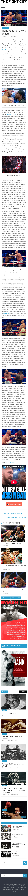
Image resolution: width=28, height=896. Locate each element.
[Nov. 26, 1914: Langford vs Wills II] (13, 745)
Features (11, 882)
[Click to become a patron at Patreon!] (14, 502)
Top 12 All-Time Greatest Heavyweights (18, 825)
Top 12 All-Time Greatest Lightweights (18, 850)
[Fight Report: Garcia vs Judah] (13, 526)
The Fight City (6, 882)
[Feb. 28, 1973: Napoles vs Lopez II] (13, 719)
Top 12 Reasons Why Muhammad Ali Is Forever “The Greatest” (18, 843)
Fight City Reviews (21, 882)
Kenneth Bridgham (14, 794)
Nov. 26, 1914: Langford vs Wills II (13, 765)
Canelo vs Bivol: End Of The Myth (15, 517)
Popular (15, 821)
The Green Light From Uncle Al (12, 513)
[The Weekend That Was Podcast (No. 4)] (11, 549)
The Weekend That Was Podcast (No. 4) (14, 566)
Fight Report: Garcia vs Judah (11, 543)
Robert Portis (14, 740)
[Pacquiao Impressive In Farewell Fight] (13, 573)
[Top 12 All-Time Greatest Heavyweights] (6, 823)
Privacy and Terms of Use (9, 884)
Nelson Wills (13, 36)
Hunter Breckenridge (17, 767)
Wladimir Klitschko (11, 114)
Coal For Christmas (9, 713)
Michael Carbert (16, 715)
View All (23, 691)
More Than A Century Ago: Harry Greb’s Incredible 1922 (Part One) (13, 790)
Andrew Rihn (14, 814)
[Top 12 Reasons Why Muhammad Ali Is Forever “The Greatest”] (6, 840)
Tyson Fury (5, 50)
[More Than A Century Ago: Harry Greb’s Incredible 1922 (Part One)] (13, 772)
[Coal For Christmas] (13, 695)
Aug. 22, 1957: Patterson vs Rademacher (13, 812)
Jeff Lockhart (10, 462)
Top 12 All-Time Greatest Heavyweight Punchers (18, 833)
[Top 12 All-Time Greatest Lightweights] (6, 849)
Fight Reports (5, 27)
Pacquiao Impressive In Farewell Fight (12, 591)
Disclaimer (18, 884)
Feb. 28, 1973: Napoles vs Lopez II (12, 737)
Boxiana (4, 710)
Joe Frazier (6, 313)
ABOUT (22, 884)
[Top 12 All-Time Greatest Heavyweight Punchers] (6, 831)
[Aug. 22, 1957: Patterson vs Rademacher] (14, 801)
